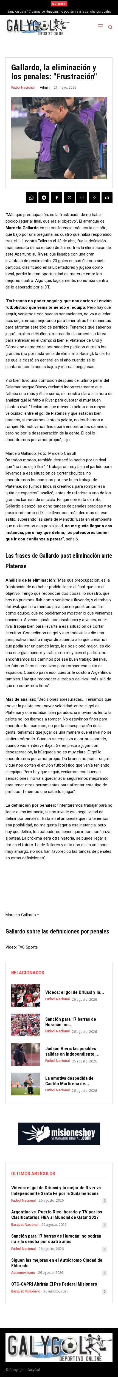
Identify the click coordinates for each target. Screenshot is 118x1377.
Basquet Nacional (24, 1224)
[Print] (107, 197)
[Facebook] (56, 197)
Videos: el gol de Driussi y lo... (74, 992)
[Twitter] (69, 197)
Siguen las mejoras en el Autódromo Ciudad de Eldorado (60, 11)
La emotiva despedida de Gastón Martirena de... (69, 1080)
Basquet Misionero (25, 1291)
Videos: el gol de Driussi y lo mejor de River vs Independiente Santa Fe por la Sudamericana (56, 1190)
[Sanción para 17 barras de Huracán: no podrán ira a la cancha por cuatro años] (25, 1025)
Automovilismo (23, 1272)
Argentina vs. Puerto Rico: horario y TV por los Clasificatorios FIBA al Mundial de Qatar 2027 (56, 1214)
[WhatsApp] (31, 197)
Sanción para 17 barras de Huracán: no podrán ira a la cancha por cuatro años (56, 1238)
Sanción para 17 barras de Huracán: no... (70, 1021)
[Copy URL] (94, 197)
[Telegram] (43, 197)
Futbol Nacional (23, 87)
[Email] (81, 197)
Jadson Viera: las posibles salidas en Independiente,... (72, 1051)
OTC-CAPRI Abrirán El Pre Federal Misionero (54, 1284)
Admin (45, 87)
